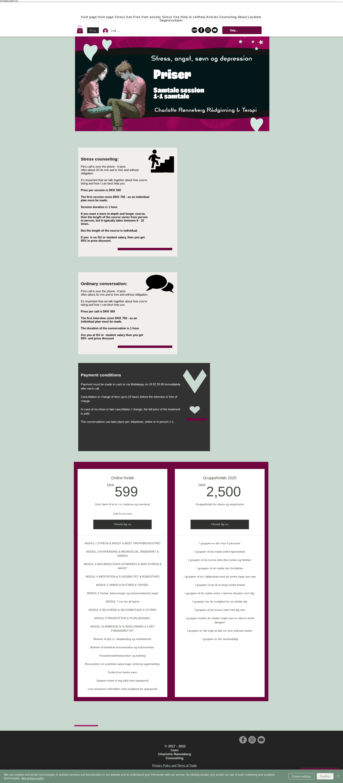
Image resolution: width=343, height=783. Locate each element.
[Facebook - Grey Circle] (243, 740)
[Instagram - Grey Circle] (252, 740)
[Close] (338, 776)
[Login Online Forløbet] (195, 30)
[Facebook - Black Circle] (201, 30)
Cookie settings (301, 776)
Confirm (325, 776)
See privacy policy (32, 778)
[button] (80, 29)
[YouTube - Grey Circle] (261, 740)
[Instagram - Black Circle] (208, 30)
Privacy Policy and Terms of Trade (174, 765)
